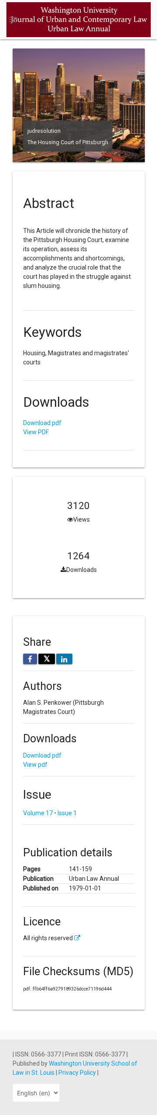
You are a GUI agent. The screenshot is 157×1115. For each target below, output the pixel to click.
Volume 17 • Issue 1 (50, 813)
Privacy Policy (77, 1072)
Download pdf (42, 422)
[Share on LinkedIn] (64, 659)
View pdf (35, 764)
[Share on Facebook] (30, 659)
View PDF (36, 432)
